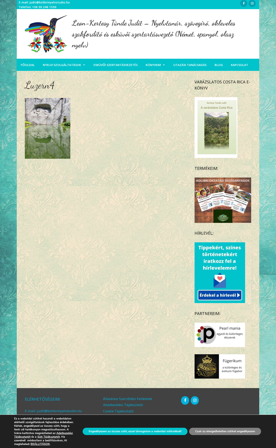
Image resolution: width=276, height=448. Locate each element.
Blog (219, 65)
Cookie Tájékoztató (118, 411)
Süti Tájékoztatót (48, 437)
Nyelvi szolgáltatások (62, 65)
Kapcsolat (239, 65)
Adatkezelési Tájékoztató (123, 404)
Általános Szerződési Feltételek (127, 398)
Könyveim (153, 65)
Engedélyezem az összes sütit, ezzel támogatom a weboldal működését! (135, 431)
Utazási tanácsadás (189, 65)
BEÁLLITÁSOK (40, 444)
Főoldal (28, 65)
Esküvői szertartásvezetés (116, 65)
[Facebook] (243, 3)
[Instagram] (252, 3)
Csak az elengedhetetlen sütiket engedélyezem (225, 431)
